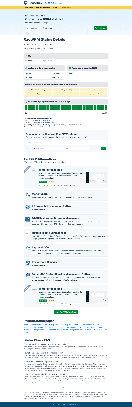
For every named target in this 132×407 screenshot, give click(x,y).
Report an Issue (100, 28)
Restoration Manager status (34, 330)
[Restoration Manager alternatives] (27, 262)
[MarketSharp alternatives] (27, 194)
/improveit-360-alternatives (36, 245)
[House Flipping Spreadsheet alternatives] (27, 233)
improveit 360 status (95, 327)
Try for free (42, 182)
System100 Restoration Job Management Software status (69, 330)
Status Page (55, 404)
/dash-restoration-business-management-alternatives (46, 216)
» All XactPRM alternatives (66, 312)
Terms (78, 404)
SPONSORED (26, 169)
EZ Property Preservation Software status (78, 325)
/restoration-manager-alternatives (38, 260)
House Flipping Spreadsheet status (71, 327)
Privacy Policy (71, 404)
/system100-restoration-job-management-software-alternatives (49, 272)
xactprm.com (45, 121)
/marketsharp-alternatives (35, 191)
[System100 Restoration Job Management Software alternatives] (27, 275)
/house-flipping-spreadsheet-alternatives (41, 230)
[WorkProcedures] (34, 170)
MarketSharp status (51, 325)
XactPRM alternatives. (45, 127)
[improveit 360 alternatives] (27, 248)
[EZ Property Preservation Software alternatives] (27, 206)
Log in (28, 148)
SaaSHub (63, 404)
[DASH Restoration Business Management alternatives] (27, 219)
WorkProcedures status (33, 325)
